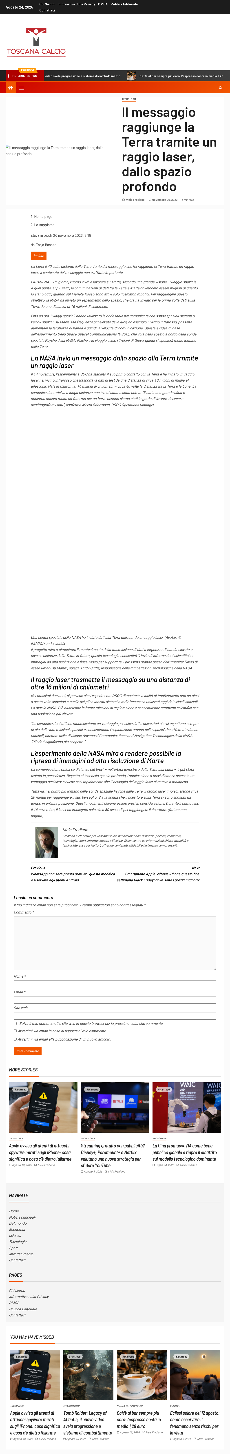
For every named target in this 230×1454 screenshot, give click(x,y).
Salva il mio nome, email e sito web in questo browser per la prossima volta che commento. (91, 1023)
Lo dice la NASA (43, 708)
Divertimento (71, 1406)
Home (13, 1211)
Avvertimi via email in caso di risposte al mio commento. (62, 1031)
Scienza (174, 1406)
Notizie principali (22, 1217)
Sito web (20, 1008)
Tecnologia (129, 99)
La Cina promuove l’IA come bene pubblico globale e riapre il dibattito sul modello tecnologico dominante (185, 1151)
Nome (20, 976)
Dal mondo (18, 1223)
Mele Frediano (135, 199)
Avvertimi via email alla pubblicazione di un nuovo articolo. (64, 1039)
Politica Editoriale (124, 4)
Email (19, 992)
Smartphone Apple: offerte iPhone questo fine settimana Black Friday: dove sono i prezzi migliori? (158, 874)
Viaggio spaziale (183, 282)
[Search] (220, 87)
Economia (17, 1229)
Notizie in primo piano (130, 1406)
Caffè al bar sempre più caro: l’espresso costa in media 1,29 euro (149, 76)
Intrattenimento (21, 1254)
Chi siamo (47, 4)
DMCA (103, 4)
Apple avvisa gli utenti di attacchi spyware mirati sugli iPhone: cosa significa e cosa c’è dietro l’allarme (40, 1151)
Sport (13, 1248)
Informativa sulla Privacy (76, 4)
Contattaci (47, 10)
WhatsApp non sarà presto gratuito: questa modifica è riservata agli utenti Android (73, 874)
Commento (24, 912)
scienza (15, 1235)
